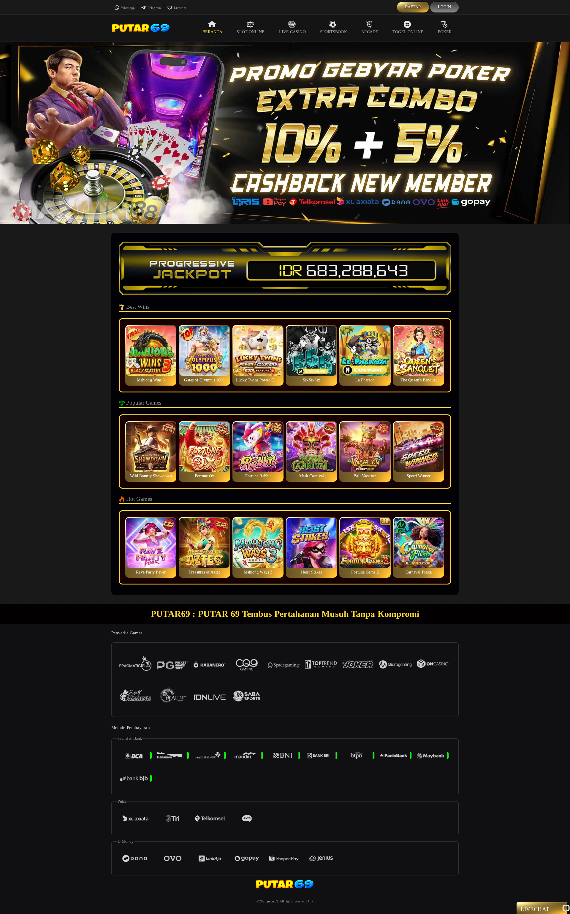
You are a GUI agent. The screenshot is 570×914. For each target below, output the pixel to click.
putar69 (272, 901)
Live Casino (292, 32)
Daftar (413, 7)
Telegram (154, 7)
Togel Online (407, 32)
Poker (445, 32)
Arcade (370, 32)
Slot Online (251, 32)
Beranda (212, 32)
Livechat (179, 7)
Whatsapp (127, 7)
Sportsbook (333, 32)
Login (444, 7)
